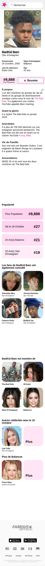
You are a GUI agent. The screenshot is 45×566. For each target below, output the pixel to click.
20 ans (27, 70)
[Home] (22, 527)
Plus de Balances (12, 456)
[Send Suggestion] (42, 90)
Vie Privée (28, 556)
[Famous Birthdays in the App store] (15, 540)
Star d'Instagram (10, 55)
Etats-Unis (7, 70)
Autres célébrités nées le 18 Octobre (18, 421)
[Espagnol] (15, 549)
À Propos (8, 556)
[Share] (7, 13)
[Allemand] (37, 549)
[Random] (38, 13)
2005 (17, 63)
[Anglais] (7, 549)
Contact (18, 556)
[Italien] (30, 549)
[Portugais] (22, 549)
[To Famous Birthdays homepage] (4, 4)
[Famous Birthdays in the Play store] (30, 540)
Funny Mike (25, 135)
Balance (28, 63)
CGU (38, 556)
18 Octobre (7, 63)
